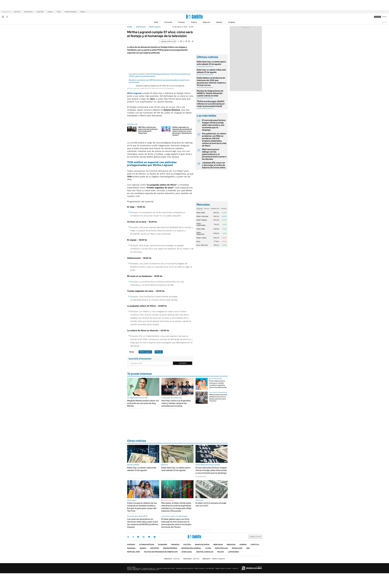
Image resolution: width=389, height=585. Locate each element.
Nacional (131, 548)
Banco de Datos (202, 544)
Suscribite (182, 363)
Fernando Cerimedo (70, 11)
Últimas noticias (146, 544)
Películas (159, 352)
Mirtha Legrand (154, 27)
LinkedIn (143, 537)
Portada (131, 544)
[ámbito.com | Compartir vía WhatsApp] (178, 41)
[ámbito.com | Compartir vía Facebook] (181, 41)
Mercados (17, 11)
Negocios (206, 22)
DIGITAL (172, 559)
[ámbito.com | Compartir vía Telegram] (189, 41)
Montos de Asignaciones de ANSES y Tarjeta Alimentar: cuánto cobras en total (210, 93)
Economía (168, 22)
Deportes (154, 548)
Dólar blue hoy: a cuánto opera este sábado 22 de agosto (211, 62)
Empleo (82, 11)
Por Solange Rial (201, 476)
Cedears (224, 208)
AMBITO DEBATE (214, 559)
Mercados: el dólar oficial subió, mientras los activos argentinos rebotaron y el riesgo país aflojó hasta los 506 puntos (176, 507)
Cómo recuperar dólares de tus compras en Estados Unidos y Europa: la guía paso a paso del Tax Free (142, 507)
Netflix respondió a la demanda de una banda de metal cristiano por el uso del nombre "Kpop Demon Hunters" (182, 131)
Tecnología (237, 548)
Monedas (200, 208)
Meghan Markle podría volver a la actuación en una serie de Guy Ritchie (143, 403)
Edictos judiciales (204, 552)
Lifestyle (255, 544)
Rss (248, 548)
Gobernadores (28, 11)
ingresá (384, 16)
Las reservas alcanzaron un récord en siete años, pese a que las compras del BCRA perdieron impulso (142, 523)
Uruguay (231, 22)
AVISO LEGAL (187, 552)
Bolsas (206, 208)
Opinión (219, 22)
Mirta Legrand (134, 93)
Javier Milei (40, 11)
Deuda (59, 11)
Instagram (138, 537)
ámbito (129, 27)
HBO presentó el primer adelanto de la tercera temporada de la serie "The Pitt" (218, 398)
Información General (191, 548)
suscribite (377, 16)
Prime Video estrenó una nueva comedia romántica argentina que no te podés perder (218, 384)
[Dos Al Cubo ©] (252, 568)
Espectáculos (141, 27)
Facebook (133, 537)
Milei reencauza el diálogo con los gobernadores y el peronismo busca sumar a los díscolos (214, 154)
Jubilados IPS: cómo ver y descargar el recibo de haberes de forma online (213, 165)
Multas (220, 552)
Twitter (128, 537)
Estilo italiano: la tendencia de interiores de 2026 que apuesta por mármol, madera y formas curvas (211, 81)
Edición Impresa (170, 548)
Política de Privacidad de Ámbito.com (160, 552)
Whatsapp (154, 537)
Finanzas (181, 22)
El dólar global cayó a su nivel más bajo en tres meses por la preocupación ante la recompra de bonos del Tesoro (176, 523)
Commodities (215, 208)
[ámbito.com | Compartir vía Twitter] (184, 41)
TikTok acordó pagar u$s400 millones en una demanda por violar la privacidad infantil (211, 104)
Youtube (149, 537)
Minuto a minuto (168, 500)
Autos (208, 548)
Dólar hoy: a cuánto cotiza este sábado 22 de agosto (211, 71)
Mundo (143, 548)
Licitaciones (233, 552)
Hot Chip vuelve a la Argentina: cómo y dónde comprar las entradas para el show (176, 403)
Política (194, 22)
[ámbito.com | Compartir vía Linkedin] (186, 41)
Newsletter (384, 22)
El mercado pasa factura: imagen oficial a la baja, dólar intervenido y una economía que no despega (214, 125)
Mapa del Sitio (133, 552)
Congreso (50, 11)
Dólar (156, 22)
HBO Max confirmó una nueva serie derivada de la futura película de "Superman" (148, 130)
